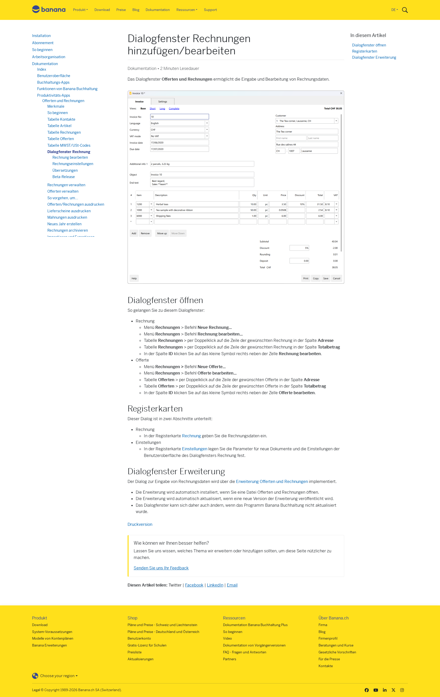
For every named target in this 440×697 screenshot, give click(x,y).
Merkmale (55, 106)
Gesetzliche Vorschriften (337, 652)
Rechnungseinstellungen (72, 163)
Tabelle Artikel (59, 125)
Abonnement (42, 43)
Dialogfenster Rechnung (68, 152)
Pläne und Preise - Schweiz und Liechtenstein (162, 625)
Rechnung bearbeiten (70, 157)
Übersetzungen (65, 170)
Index (41, 69)
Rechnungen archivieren (67, 230)
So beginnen (42, 49)
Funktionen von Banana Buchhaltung (67, 88)
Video (227, 638)
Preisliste (135, 652)
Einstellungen (194, 449)
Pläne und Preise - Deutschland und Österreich (163, 632)
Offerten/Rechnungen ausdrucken (75, 204)
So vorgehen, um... (62, 198)
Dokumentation (158, 10)
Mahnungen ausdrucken (67, 217)
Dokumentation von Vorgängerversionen (254, 645)
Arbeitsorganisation (48, 57)
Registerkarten (364, 51)
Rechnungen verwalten (66, 185)
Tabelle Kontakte (61, 119)
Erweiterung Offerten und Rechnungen (272, 481)
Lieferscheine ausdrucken (69, 211)
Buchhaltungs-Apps (53, 82)
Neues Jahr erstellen (64, 224)
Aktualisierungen (141, 659)
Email (232, 585)
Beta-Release (63, 177)
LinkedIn (215, 585)
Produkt (79, 10)
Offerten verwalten (62, 191)
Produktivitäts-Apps (53, 95)
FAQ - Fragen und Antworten (244, 652)
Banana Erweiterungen (49, 645)
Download (102, 10)
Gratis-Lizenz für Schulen (147, 645)
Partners (229, 659)
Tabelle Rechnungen (64, 132)
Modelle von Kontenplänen (52, 638)
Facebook (194, 585)
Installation (41, 35)
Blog (135, 10)
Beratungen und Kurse (336, 645)
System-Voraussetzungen (52, 632)
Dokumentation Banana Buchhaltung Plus (255, 625)
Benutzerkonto (139, 638)
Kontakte (326, 666)
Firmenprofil (328, 638)
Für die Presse (329, 659)
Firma (323, 625)
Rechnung (191, 436)
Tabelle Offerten (60, 138)
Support (210, 10)
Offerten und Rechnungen (63, 100)
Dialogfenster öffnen (369, 45)
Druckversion (140, 524)
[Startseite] (49, 10)
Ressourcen (185, 10)
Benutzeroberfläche (53, 75)
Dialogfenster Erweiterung (374, 57)
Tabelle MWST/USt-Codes (68, 145)
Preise (121, 10)
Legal (36, 690)
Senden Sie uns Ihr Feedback (161, 568)
